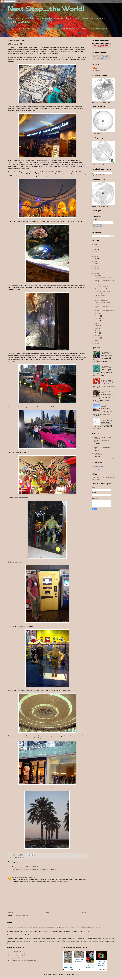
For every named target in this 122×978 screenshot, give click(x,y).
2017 (95, 266)
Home (11, 28)
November (98, 313)
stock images (73, 970)
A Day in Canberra (98, 454)
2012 (95, 343)
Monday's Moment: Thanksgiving (104, 310)
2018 (95, 263)
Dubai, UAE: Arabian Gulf (102, 286)
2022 (95, 254)
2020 (95, 259)
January (97, 337)
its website (49, 174)
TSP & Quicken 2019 (107, 419)
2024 (95, 249)
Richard (97, 70)
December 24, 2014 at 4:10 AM (29, 867)
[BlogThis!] (29, 855)
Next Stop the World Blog (97, 466)
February (98, 335)
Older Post (83, 912)
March (97, 333)
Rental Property (66, 28)
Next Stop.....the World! (46, 8)
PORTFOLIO (103, 969)
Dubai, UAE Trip (99, 297)
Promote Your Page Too (97, 469)
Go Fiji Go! (104, 378)
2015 (95, 271)
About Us (82, 28)
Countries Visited (99, 28)
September (98, 318)
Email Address (97, 219)
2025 (95, 246)
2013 (95, 341)
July (96, 323)
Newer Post (11, 912)
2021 (95, 256)
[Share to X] (31, 855)
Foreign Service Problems (101, 446)
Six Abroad (97, 453)
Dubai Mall (19, 857)
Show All (112, 458)
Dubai (14, 857)
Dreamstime (82, 970)
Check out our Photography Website (18, 956)
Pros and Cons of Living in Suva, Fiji (106, 366)
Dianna (14, 877)
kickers (64, 974)
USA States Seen (16, 34)
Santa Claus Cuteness (101, 300)
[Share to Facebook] (32, 855)
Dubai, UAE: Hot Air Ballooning (103, 289)
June (96, 325)
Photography (48, 28)
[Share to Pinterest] (34, 855)
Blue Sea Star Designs (28, 28)
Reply (13, 871)
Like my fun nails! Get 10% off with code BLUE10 (22, 960)
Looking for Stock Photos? (15, 958)
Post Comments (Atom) (22, 915)
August (97, 320)
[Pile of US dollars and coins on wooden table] (68, 962)
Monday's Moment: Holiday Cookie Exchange (102, 294)
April (96, 330)
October (97, 316)
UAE (24, 857)
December (98, 275)
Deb (96, 68)
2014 (95, 273)
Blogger (76, 974)
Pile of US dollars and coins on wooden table (68, 965)
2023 (95, 251)
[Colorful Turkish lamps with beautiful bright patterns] (101, 959)
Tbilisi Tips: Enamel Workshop (103, 277)
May (96, 328)
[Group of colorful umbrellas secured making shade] (90, 962)
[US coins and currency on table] (79, 957)
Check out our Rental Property (16, 953)
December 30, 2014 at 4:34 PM (26, 877)
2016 (95, 268)
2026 (95, 244)
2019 (95, 261)
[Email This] (27, 855)
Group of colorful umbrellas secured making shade (90, 965)
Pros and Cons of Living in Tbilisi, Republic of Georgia (106, 353)
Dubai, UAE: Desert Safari (102, 291)
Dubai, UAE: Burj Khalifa (102, 284)
